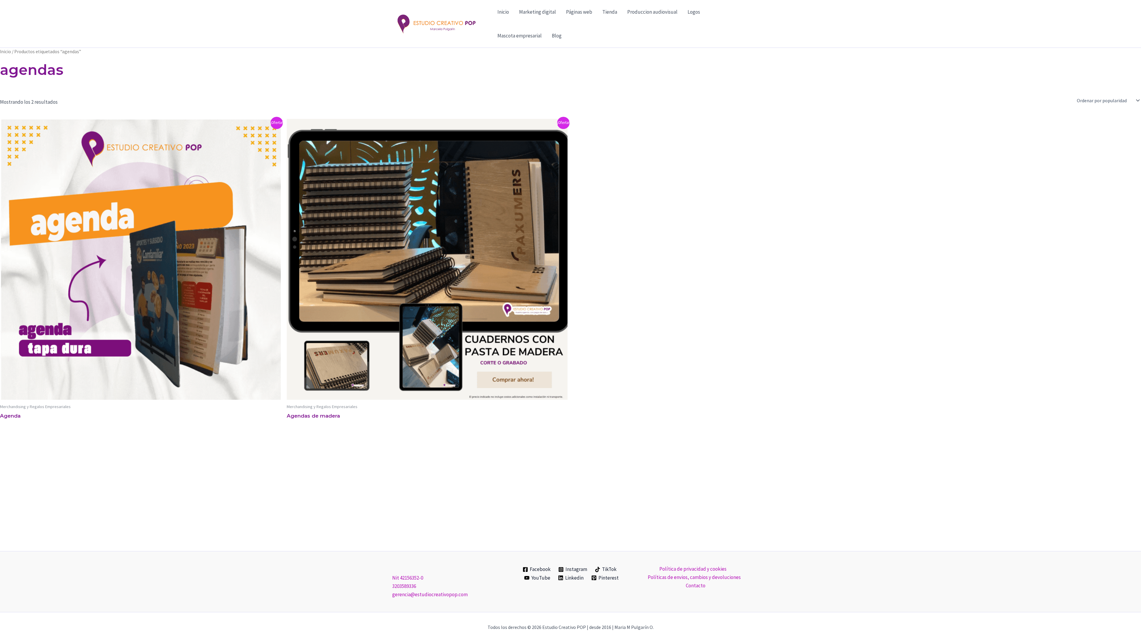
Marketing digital (537, 12)
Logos (694, 12)
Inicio (503, 12)
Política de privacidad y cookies (692, 569)
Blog (557, 35)
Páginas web (579, 12)
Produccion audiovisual (652, 12)
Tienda (609, 12)
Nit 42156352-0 (407, 578)
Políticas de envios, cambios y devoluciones (694, 577)
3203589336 (404, 586)
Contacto (695, 585)
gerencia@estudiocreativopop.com (430, 594)
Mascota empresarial (519, 35)
